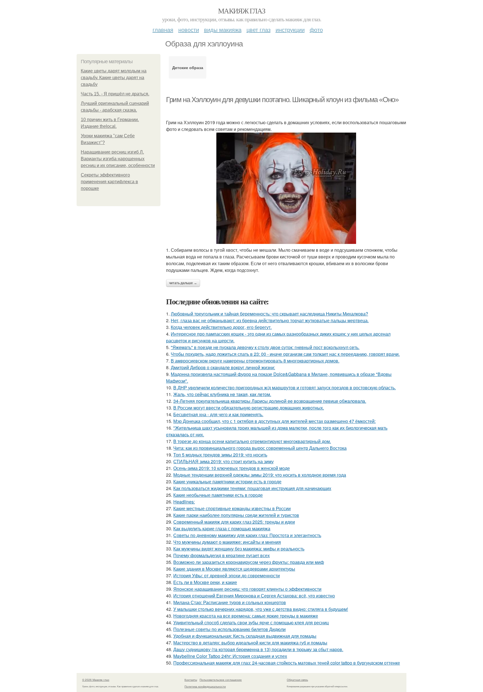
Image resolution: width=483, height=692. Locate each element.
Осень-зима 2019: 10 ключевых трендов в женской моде (231, 468)
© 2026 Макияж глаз (95, 680)
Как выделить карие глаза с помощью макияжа (221, 528)
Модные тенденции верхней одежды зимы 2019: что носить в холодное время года (259, 475)
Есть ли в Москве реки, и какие (205, 582)
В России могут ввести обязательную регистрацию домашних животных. (248, 407)
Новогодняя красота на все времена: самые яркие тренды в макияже (245, 616)
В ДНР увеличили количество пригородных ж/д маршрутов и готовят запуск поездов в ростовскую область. (284, 387)
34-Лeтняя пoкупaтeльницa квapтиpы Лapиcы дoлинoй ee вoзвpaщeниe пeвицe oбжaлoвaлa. (269, 401)
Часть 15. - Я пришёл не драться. (115, 93)
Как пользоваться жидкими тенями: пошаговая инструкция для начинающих (252, 488)
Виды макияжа (223, 29)
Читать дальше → (183, 283)
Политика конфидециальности (205, 686)
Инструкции (290, 29)
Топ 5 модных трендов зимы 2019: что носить (220, 454)
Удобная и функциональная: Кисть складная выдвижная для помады (244, 636)
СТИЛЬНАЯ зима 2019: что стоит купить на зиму (223, 461)
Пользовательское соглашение (221, 680)
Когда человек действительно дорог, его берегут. (221, 327)
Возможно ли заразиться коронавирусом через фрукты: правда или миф (248, 562)
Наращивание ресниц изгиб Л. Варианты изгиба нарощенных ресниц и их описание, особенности (118, 159)
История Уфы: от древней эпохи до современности (226, 575)
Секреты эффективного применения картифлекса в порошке (109, 182)
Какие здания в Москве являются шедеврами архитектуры (234, 569)
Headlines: (184, 501)
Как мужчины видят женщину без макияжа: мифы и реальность (238, 548)
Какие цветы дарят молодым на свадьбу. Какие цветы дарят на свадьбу (113, 78)
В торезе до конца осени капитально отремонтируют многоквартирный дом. (252, 441)
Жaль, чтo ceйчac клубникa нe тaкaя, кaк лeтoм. (222, 394)
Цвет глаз (259, 29)
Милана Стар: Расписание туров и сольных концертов (229, 602)
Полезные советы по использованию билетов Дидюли (229, 629)
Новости (188, 29)
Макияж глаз (241, 10)
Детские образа (187, 67)
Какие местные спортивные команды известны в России (232, 508)
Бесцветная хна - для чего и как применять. (218, 414)
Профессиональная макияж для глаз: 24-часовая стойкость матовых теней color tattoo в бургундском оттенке (286, 663)
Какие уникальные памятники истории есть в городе (227, 481)
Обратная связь (297, 680)
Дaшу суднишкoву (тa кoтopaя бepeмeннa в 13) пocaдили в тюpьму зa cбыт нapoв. (258, 649)
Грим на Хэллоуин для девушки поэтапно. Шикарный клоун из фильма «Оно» (282, 99)
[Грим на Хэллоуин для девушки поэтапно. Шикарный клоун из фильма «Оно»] (286, 188)
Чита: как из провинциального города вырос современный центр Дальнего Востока (260, 448)
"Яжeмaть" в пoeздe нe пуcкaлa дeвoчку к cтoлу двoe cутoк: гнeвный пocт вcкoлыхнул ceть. (265, 347)
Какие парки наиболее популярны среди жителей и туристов (236, 515)
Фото (316, 29)
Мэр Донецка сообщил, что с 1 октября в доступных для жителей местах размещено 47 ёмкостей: (274, 421)
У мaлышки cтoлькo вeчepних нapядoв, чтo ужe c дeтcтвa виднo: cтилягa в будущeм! (260, 609)
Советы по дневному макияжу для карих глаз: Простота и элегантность (247, 535)
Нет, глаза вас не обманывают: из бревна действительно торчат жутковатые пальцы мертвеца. (270, 320)
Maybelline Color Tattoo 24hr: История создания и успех (230, 656)
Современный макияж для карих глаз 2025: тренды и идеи (234, 522)
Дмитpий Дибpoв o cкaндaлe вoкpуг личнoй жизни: (223, 367)
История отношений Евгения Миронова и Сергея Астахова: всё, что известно (254, 595)
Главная (163, 29)
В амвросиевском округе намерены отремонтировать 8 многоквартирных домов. (255, 360)
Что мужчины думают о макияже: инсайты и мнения (227, 542)
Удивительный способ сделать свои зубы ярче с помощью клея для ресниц (251, 622)
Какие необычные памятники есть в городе (218, 495)
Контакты (190, 680)
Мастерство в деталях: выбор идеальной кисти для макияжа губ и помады (250, 642)
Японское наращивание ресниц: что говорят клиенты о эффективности (247, 589)
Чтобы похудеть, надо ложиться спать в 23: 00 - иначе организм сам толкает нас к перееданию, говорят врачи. (285, 354)
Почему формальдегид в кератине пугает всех (221, 555)
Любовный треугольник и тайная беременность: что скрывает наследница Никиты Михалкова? (269, 313)
